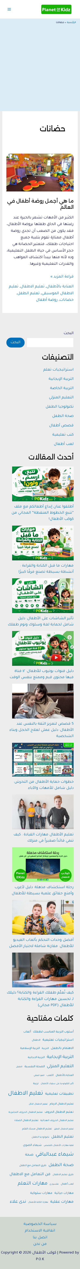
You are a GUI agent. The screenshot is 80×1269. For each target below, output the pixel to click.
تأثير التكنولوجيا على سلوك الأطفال (57, 1084)
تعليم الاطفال (32, 287)
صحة (29, 1155)
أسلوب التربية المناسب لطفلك (53, 1032)
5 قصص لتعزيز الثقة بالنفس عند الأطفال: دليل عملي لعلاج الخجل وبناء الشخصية (41, 730)
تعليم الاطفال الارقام (62, 1104)
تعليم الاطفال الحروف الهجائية (57, 1120)
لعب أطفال (64, 444)
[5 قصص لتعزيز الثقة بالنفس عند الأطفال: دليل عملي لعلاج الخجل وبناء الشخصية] (43, 701)
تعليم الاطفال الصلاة (26, 1120)
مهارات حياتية (64, 1193)
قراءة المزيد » (62, 277)
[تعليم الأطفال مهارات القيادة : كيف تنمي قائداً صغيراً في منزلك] (43, 811)
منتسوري (54, 1184)
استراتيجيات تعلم (58, 370)
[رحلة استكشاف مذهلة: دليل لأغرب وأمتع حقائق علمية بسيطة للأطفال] (43, 864)
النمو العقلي (39, 1075)
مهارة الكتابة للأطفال (38, 1202)
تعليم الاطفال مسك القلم (37, 1129)
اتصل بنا (40, 1238)
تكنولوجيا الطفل (60, 407)
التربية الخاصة (62, 388)
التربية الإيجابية (61, 379)
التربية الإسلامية (30, 1048)
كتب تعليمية (63, 435)
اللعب (50, 1075)
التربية (45, 1048)
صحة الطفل (63, 416)
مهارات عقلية (62, 1202)
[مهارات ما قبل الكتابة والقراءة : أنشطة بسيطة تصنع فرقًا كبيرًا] (43, 543)
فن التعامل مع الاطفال (29, 1174)
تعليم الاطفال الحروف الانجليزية (26, 1112)
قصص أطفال (61, 426)
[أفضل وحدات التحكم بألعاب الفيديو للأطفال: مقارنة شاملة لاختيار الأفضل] (43, 917)
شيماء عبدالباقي (54, 1155)
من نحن (40, 1244)
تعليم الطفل (28, 294)
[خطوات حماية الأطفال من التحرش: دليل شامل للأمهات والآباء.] (43, 760)
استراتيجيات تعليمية (58, 1040)
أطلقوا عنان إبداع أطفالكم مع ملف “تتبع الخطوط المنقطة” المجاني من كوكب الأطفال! (42, 513)
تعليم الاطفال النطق (64, 1129)
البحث (69, 333)
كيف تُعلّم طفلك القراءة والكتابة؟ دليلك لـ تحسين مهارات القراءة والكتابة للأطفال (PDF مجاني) (40, 999)
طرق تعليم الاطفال (63, 1174)
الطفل (19, 1067)
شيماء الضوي (32, 1145)
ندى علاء (18, 1202)
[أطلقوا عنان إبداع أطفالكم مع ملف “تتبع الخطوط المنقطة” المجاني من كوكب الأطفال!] (43, 484)
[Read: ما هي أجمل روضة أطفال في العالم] (40, 173)
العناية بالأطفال (60, 287)
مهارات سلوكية (41, 1193)
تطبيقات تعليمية (59, 1094)
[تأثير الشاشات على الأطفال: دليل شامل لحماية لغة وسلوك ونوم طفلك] (43, 595)
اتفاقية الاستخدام (40, 1231)
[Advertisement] (40, 67)
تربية (36, 1083)
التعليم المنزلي (61, 398)
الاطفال (36, 1040)
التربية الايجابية (36, 1057)
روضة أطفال (47, 300)
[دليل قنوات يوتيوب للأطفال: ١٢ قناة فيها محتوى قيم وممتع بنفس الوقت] (43, 648)
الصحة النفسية (34, 1066)
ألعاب (27, 1032)
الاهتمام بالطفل (62, 1048)
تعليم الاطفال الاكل (38, 1104)
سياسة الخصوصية (40, 1224)
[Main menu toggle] (9, 9)
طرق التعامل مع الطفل (32, 1165)
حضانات (66, 300)
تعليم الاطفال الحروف (59, 1112)
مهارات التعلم (32, 1183)
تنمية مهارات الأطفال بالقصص (59, 1145)
